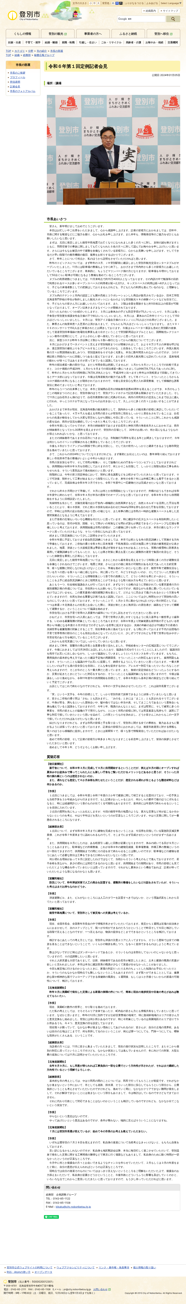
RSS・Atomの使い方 (19, 1271)
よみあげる (152, 3)
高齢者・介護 (133, 42)
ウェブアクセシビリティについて (75, 1267)
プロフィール (17, 77)
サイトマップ (170, 10)
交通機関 (173, 42)
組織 (17, 55)
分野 (30, 50)
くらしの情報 (22, 33)
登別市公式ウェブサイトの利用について (29, 1267)
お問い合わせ (100, 1289)
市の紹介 (42, 50)
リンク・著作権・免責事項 (114, 1267)
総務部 (27, 55)
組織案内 (151, 10)
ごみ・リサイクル (111, 42)
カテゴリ (20, 50)
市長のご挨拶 (17, 72)
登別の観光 (56, 33)
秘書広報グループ (44, 55)
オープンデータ (43, 1271)
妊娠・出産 (14, 42)
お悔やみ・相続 (154, 42)
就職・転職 (68, 42)
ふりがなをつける (134, 3)
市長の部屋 (56, 50)
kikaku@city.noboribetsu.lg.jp (73, 1206)
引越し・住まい (88, 42)
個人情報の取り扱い (144, 1267)
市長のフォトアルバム (22, 91)
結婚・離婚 (51, 42)
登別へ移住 (161, 33)
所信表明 (15, 81)
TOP (8, 50)
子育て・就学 (33, 42)
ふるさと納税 (128, 33)
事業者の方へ (93, 33)
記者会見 (15, 86)
